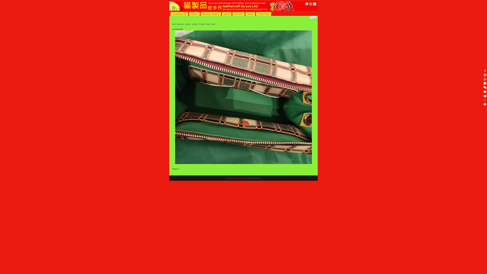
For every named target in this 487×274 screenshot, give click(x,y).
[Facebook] (314, 4)
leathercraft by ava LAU (239, 178)
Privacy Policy (263, 14)
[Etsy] (310, 4)
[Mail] (307, 4)
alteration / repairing (211, 14)
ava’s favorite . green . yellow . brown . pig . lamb (193, 24)
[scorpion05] (243, 97)
